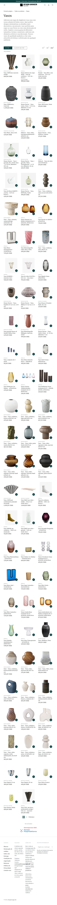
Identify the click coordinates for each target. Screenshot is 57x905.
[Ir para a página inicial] (28, 5)
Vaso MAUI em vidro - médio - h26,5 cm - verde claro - (27, 501)
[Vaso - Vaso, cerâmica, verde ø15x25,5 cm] (11, 432)
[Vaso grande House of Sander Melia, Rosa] (11, 320)
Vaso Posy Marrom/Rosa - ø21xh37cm (11, 557)
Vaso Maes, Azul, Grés (10, 132)
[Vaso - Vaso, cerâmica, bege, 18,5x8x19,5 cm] (45, 714)
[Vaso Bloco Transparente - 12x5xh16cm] (11, 237)
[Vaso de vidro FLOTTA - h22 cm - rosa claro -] (28, 265)
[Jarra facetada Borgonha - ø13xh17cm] (45, 517)
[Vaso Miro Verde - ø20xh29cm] (45, 574)
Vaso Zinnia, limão (9, 807)
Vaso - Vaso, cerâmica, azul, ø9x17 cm (45, 248)
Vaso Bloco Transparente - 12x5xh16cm (8, 249)
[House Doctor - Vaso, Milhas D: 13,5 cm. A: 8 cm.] (28, 292)
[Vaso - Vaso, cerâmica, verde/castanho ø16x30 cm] (45, 686)
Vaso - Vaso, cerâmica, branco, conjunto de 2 (28, 698)
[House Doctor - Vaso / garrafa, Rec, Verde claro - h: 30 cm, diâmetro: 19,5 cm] (11, 150)
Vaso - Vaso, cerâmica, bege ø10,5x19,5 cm (28, 417)
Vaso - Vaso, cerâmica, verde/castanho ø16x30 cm (45, 699)
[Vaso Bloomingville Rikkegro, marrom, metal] (28, 320)
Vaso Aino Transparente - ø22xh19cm (28, 641)
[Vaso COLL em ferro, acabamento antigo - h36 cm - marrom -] (28, 796)
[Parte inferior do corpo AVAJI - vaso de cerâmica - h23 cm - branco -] (28, 62)
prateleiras (28, 870)
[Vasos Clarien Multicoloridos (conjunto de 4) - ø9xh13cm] (28, 375)
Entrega (6, 856)
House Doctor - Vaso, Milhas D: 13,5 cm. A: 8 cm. (28, 304)
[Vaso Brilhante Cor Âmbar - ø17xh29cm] (11, 375)
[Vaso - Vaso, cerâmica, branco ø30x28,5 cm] (11, 405)
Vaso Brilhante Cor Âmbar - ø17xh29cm (10, 387)
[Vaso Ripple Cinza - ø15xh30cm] (45, 265)
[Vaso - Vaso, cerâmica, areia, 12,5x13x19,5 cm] (28, 741)
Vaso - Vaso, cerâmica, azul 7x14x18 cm (10, 698)
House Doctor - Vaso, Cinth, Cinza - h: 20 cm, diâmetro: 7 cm (45, 333)
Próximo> (32, 817)
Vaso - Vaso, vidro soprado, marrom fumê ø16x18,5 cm (28, 473)
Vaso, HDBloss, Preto (44, 640)
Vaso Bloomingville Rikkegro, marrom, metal (27, 333)
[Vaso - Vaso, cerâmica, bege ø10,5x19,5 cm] (28, 405)
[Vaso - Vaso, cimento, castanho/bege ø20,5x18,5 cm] (11, 208)
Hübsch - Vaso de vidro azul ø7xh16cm (45, 161)
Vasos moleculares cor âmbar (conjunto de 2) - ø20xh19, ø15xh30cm (45, 613)
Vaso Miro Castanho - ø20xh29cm (10, 612)
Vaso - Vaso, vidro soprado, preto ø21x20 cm (45, 473)
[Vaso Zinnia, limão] (11, 796)
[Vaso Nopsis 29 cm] (28, 771)
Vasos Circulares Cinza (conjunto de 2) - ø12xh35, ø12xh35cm (45, 558)
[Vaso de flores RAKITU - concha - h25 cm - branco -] (11, 180)
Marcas (6, 846)
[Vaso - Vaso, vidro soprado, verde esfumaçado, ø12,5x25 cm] (11, 741)
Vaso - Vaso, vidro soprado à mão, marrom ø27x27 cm (45, 445)
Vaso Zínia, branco (44, 782)
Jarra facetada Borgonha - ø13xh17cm (45, 529)
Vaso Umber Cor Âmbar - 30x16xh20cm (28, 557)
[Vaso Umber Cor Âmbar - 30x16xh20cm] (28, 546)
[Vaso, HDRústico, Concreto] (11, 93)
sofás (32, 864)
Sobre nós (7, 853)
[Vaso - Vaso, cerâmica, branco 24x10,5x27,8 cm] (28, 714)
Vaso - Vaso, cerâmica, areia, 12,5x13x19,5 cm (28, 753)
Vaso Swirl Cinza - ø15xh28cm (44, 360)
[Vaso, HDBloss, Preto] (45, 629)
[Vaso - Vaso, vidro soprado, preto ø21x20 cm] (45, 460)
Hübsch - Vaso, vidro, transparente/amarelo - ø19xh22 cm (28, 134)
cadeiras (27, 868)
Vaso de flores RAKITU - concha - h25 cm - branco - (11, 192)
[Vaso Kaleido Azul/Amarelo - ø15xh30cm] (11, 629)
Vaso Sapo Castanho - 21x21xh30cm (27, 586)
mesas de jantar (29, 866)
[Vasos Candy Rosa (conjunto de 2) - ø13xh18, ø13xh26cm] (28, 601)
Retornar (6, 863)
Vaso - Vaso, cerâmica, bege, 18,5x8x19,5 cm (45, 726)
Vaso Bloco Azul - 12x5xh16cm (9, 586)
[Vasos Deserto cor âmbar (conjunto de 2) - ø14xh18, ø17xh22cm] (28, 208)
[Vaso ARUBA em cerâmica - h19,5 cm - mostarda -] (11, 517)
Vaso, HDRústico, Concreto (9, 105)
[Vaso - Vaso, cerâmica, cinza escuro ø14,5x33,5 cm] (45, 180)
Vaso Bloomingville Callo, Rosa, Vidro (27, 248)
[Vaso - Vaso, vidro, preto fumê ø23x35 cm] (28, 432)
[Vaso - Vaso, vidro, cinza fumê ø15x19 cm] (45, 658)
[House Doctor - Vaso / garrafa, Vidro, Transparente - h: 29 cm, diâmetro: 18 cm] (28, 150)
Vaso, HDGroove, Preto (45, 104)
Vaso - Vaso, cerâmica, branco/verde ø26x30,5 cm (11, 670)
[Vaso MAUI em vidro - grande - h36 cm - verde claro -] (28, 517)
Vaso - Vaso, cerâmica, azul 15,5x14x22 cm (45, 417)
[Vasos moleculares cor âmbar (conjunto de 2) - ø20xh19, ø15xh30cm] (45, 601)
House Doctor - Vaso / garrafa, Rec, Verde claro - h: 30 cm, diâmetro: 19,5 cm (11, 163)
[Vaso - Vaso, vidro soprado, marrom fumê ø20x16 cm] (11, 460)
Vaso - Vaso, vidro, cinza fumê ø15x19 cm (45, 669)
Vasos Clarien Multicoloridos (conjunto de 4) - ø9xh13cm (26, 389)
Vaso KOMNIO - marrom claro (8, 277)
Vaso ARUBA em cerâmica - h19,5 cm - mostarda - (10, 530)
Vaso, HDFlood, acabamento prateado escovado (10, 501)
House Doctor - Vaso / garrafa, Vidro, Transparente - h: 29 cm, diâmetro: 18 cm (27, 163)
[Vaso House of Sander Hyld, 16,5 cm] (45, 292)
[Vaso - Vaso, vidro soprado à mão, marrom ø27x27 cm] (45, 432)
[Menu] (4, 5)
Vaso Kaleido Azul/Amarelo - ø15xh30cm (8, 642)
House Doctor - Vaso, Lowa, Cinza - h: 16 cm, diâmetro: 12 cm (28, 106)
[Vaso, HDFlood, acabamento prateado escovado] (11, 489)
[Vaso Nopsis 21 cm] (11, 771)
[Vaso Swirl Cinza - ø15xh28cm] (45, 349)
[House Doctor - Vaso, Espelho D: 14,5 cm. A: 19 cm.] (11, 292)
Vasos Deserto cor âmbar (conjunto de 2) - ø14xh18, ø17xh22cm (28, 221)
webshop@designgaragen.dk (22, 864)
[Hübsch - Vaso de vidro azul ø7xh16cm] (45, 150)
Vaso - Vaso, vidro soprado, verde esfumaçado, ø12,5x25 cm (10, 755)
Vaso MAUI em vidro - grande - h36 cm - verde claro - (27, 530)
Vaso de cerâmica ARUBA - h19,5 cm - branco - (44, 501)
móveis (32, 855)
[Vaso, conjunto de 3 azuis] (11, 349)
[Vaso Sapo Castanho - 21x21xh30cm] (28, 574)
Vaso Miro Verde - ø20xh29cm (43, 586)
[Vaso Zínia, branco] (45, 771)
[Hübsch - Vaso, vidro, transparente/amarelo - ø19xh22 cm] (28, 121)
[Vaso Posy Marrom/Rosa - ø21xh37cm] (11, 546)
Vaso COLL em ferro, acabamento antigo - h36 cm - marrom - (27, 809)
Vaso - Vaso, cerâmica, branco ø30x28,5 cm (10, 417)
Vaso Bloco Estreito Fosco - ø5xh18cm (27, 360)
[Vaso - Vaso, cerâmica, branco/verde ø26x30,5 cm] (11, 658)
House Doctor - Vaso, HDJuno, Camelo (44, 133)
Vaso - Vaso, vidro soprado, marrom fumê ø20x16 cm (11, 473)
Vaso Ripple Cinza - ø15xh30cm (44, 277)
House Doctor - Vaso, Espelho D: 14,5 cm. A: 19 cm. (11, 304)
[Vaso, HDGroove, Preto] (45, 93)
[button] (45, 5)
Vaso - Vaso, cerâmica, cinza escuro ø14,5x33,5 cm (45, 192)
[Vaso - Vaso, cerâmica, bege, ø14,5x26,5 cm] (45, 741)
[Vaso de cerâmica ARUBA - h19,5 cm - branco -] (45, 489)
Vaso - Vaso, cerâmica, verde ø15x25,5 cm (10, 444)
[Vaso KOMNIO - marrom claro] (11, 265)
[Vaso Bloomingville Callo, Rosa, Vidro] (28, 237)
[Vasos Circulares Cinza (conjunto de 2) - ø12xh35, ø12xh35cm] (45, 546)
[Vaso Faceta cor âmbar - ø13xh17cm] (45, 208)
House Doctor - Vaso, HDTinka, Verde (27, 191)
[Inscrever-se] (52, 847)
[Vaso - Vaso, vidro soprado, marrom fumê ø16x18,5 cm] (28, 460)
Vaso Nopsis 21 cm (9, 782)
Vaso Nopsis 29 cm (26, 782)
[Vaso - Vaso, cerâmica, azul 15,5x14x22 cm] (45, 405)
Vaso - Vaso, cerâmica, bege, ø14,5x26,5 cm (45, 753)
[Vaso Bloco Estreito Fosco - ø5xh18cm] (28, 349)
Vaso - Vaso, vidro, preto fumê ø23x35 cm (28, 444)
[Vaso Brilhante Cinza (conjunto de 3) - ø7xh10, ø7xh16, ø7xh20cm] (45, 375)
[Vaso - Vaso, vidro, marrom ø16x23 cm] (11, 714)
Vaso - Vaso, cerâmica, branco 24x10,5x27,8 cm (28, 726)
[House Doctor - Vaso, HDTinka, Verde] (28, 180)
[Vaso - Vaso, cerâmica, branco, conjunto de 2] (28, 686)
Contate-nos (7, 870)
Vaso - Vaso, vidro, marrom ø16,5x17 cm (27, 669)
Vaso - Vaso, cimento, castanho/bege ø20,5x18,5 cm (10, 221)
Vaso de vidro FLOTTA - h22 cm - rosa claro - (28, 277)
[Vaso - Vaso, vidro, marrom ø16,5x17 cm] (28, 658)
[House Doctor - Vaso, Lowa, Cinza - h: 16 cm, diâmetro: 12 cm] (28, 93)
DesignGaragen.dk (12, 899)
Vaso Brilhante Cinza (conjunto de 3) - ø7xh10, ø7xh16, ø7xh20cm (45, 388)
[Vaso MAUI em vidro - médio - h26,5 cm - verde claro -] (28, 489)
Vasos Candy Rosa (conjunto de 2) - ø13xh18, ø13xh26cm (27, 613)
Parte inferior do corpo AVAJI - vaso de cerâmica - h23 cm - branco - (28, 75)
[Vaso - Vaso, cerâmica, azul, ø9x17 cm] (45, 237)
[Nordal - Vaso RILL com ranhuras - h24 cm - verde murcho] (45, 62)
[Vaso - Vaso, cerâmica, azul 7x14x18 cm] (11, 686)
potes (26, 885)
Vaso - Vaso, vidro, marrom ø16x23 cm (10, 726)
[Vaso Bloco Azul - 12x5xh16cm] (11, 574)
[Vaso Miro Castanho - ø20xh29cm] (11, 601)
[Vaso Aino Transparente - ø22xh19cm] (28, 629)
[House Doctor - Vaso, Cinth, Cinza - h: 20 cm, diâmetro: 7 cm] (45, 320)
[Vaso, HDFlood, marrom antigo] (11, 62)
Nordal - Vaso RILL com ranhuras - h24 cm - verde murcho (45, 74)
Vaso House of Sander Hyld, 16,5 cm (44, 303)
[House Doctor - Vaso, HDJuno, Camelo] (45, 121)
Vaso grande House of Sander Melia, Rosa (10, 332)
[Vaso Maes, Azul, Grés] (11, 121)
